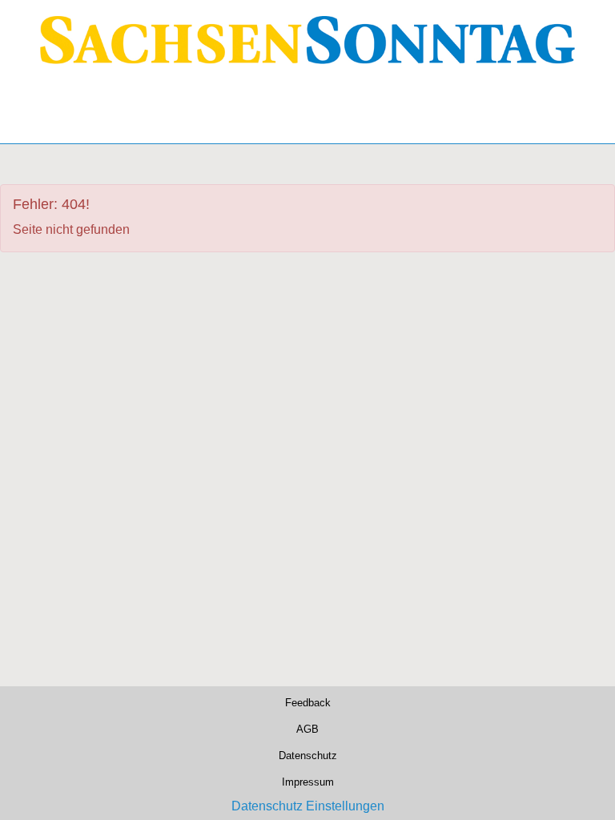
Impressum (307, 780)
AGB (307, 727)
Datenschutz (308, 754)
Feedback (307, 701)
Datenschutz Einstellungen (307, 806)
